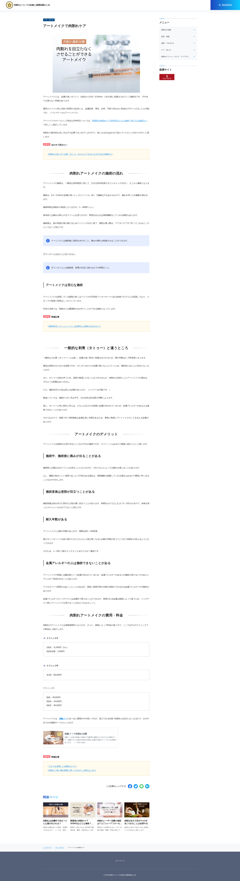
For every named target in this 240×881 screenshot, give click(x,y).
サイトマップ (120, 861)
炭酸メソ (63, 719)
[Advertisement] (178, 123)
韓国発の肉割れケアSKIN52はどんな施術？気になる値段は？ (119, 121)
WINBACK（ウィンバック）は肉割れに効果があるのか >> (74, 326)
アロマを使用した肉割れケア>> (62, 766)
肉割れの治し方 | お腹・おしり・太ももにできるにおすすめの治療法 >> (80, 154)
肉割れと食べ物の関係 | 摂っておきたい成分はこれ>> (72, 770)
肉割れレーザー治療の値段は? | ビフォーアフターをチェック (109, 823)
